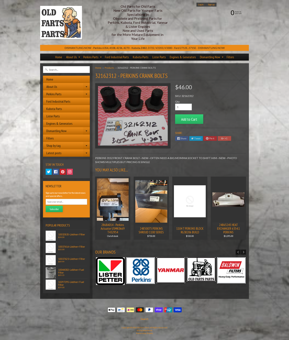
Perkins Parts (93, 57)
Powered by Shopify (144, 333)
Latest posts (68, 154)
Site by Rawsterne (144, 330)
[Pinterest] (63, 172)
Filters (230, 57)
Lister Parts (159, 57)
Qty (177, 101)
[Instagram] (70, 172)
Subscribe (54, 209)
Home (58, 57)
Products (109, 67)
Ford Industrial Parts (117, 57)
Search (144, 318)
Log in (201, 5)
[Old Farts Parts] (61, 22)
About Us (73, 57)
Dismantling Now (212, 57)
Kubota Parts (140, 57)
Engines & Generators (183, 57)
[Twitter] (49, 172)
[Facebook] (56, 172)
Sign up (211, 5)
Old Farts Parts (142, 327)
